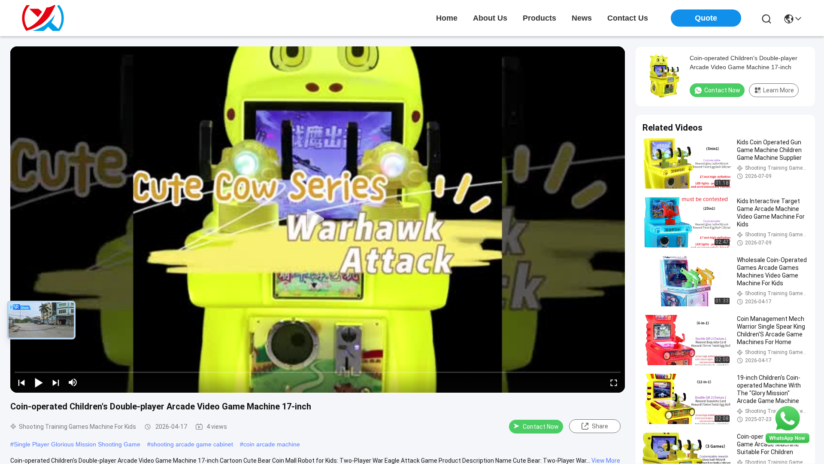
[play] (317, 219)
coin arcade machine (271, 444)
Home (446, 18)
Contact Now (541, 426)
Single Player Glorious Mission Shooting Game (77, 444)
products (539, 18)
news (582, 18)
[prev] (21, 382)
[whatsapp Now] (787, 442)
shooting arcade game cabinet (192, 444)
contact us (627, 18)
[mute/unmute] (73, 382)
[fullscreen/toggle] (613, 382)
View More (605, 460)
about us (490, 18)
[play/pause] (38, 382)
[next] (55, 382)
